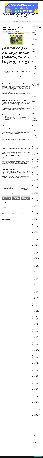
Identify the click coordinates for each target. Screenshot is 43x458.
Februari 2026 (34, 34)
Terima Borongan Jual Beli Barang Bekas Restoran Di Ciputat (35, 424)
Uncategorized (4, 25)
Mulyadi (4, 31)
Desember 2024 (34, 58)
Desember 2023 (34, 70)
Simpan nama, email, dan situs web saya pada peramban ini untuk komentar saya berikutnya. (15, 217)
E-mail (13, 213)
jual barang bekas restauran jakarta (16, 62)
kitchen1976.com (4, 98)
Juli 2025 (33, 46)
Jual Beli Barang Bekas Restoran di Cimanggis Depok (15, 198)
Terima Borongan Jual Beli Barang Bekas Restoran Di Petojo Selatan (35, 438)
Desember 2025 (34, 37)
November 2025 (34, 39)
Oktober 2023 (34, 73)
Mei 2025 (33, 49)
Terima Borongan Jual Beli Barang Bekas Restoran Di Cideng (35, 420)
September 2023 (34, 75)
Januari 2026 (34, 98)
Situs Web (22, 213)
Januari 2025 (34, 56)
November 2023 (34, 71)
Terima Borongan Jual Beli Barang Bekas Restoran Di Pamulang (35, 434)
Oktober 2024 (34, 61)
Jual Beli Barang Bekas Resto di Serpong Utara (25, 199)
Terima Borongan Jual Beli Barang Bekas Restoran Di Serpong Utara (35, 445)
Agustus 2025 (34, 44)
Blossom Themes (30, 456)
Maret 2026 (33, 32)
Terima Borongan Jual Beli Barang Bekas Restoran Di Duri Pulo (36, 427)
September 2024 (34, 63)
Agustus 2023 (34, 139)
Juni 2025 (33, 110)
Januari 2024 (34, 68)
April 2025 (33, 51)
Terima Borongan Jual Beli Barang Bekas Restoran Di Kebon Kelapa (35, 431)
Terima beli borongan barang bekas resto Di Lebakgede (16, 47)
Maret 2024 (33, 127)
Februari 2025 (34, 54)
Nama (3, 213)
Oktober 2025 (34, 41)
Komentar (3, 206)
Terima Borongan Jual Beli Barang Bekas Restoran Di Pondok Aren (35, 441)
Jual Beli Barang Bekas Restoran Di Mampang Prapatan (35, 297)
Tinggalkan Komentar (17, 31)
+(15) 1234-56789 (34, 89)
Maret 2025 (33, 115)
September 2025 (34, 42)
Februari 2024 (34, 66)
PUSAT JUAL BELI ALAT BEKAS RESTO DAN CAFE (21, 14)
